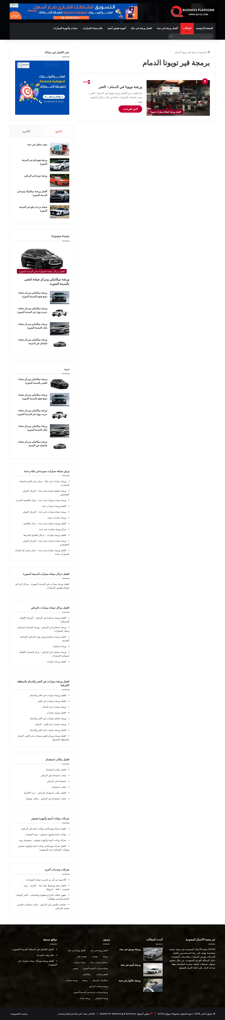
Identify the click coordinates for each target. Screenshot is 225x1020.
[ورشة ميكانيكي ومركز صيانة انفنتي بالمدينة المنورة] (59, 384)
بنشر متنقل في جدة (37, 144)
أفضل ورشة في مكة (76, 950)
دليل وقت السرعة (45, 955)
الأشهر (58, 131)
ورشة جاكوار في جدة (130, 980)
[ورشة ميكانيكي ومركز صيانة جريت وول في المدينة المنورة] (59, 313)
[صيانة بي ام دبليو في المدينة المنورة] (59, 211)
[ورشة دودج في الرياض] (59, 180)
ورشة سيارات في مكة (55, 481)
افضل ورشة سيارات (56, 535)
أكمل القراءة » (130, 109)
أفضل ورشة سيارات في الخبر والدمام (48, 695)
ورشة (84, 980)
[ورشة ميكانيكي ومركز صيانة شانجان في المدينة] (59, 344)
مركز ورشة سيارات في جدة (52, 529)
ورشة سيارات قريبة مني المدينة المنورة (90, 992)
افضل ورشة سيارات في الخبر (52, 701)
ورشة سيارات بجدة (57, 517)
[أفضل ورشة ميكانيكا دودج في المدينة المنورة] (59, 196)
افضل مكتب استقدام (56, 769)
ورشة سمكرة (59, 646)
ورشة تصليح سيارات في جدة (52, 490)
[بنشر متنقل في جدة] (59, 149)
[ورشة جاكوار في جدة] (153, 985)
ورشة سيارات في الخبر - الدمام (50, 724)
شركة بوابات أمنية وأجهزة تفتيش (49, 840)
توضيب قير (82, 956)
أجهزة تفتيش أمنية (117, 28)
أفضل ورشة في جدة (167, 28)
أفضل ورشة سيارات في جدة (52, 523)
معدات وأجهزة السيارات (65, 28)
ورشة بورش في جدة (130, 949)
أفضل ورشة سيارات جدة (54, 506)
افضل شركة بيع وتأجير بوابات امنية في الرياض (43, 828)
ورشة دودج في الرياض (35, 175)
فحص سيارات (102, 974)
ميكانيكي (87, 974)
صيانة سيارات (79, 962)
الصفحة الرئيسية (204, 28)
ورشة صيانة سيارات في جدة (52, 500)
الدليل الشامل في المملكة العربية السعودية (33, 949)
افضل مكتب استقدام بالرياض (51, 792)
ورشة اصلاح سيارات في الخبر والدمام (48, 718)
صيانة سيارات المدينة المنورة (95, 968)
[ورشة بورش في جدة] (153, 954)
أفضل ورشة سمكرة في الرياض (50, 617)
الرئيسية (203, 52)
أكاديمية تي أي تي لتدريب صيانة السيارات (46, 879)
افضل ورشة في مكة (141, 28)
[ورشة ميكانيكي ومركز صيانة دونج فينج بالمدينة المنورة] (59, 297)
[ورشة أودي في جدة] (153, 969)
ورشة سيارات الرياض (98, 986)
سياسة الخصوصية (19, 1013)
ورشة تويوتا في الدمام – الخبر (120, 87)
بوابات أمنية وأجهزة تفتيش (53, 834)
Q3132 (161, 1013)
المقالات (187, 28)
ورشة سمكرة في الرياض (53, 627)
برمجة (105, 956)
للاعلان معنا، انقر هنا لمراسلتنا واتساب (76, 1013)
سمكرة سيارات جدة (99, 962)
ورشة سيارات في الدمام (54, 706)
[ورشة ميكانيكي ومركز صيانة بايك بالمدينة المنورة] (59, 328)
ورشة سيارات (71, 980)
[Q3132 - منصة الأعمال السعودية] (192, 11)
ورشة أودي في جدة (131, 964)
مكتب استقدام (59, 786)
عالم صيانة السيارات (92, 28)
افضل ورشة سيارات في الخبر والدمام (48, 730)
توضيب (95, 956)
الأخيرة (26, 131)
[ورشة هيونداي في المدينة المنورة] (59, 164)
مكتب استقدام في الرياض (53, 775)
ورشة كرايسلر (101, 998)
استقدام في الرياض (56, 781)
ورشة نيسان (84, 998)
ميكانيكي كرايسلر (100, 980)
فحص (75, 968)
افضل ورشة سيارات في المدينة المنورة (50, 584)
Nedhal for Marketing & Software (117, 1013)
